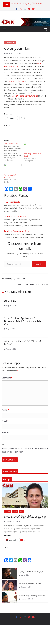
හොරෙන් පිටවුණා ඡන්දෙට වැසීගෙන (32, 595)
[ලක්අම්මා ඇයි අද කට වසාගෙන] (9, 585)
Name (5, 410)
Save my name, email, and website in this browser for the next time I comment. (25, 450)
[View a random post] (45, 29)
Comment (7, 377)
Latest (15, 511)
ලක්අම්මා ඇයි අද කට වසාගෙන (30, 583)
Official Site (10, 301)
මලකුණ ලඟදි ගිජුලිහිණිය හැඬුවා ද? (25, 516)
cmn (18, 521)
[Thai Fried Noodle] (14, 152)
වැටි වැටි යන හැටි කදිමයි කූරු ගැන (31, 572)
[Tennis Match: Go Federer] (13, 169)
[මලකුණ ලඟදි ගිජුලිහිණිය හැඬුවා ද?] (25, 495)
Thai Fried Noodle (12, 202)
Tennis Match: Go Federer (15, 216)
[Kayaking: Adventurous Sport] (32, 148)
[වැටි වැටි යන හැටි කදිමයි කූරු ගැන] (9, 573)
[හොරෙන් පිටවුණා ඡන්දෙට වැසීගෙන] (9, 597)
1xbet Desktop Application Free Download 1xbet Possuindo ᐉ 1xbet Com (23, 321)
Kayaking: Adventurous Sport (17, 231)
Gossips (7, 511)
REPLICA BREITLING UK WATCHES (25, 96)
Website (5, 432)
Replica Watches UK (16, 81)
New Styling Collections (15, 278)
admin (21, 53)
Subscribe (38, 264)
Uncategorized (10, 43)
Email (5, 421)
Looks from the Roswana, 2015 (31, 284)
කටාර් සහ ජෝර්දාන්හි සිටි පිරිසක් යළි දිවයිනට (22, 343)
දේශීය (21, 511)
